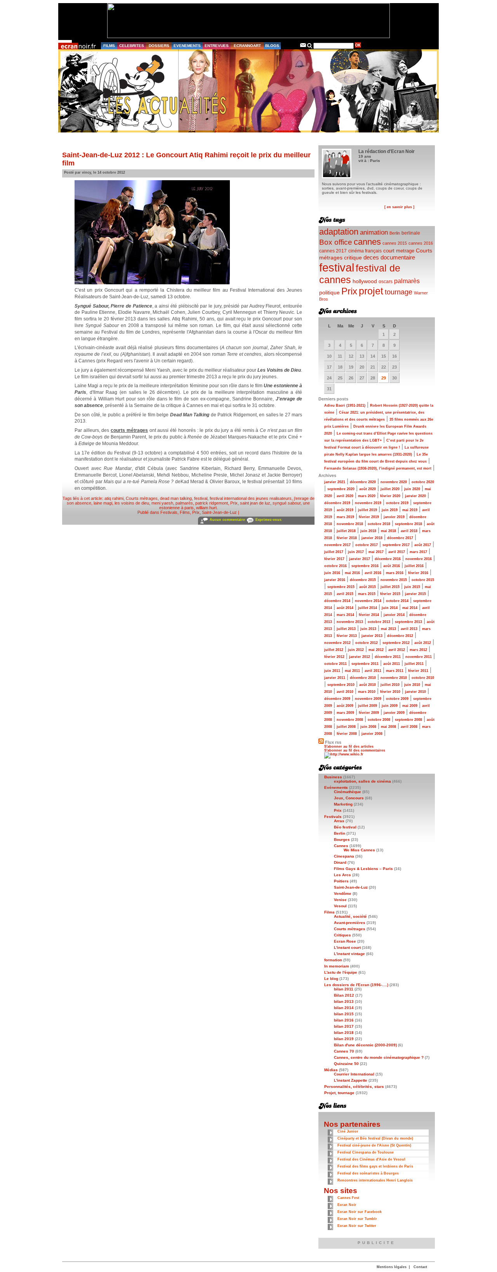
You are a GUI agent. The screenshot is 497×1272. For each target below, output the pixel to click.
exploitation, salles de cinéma (362, 781)
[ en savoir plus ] (399, 207)
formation (333, 960)
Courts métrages (142, 498)
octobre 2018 (379, 524)
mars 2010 (366, 692)
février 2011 (418, 671)
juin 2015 (412, 587)
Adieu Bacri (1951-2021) (344, 405)
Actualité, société (350, 916)
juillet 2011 (414, 664)
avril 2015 (345, 594)
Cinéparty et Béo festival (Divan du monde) (375, 1138)
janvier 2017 (359, 559)
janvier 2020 (415, 496)
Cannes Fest (348, 1198)
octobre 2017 (366, 545)
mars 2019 (345, 517)
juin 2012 (356, 650)
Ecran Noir (346, 1205)
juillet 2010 (390, 685)
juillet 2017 (333, 552)
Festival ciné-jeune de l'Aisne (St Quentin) (374, 1145)
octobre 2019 (397, 503)
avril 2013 (409, 629)
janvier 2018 (371, 538)
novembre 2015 (394, 580)
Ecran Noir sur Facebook (359, 1212)
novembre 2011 (418, 657)
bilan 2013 (344, 1001)
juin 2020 (412, 489)
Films (185, 512)
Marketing (343, 804)
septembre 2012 (396, 643)
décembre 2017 (400, 538)
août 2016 (391, 566)
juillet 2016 (414, 566)
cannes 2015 (394, 243)
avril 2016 (373, 573)
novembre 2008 (350, 720)
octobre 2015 (423, 580)
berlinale (410, 232)
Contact (420, 1267)
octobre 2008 (379, 720)
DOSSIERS (159, 46)
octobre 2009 (397, 699)
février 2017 (334, 559)
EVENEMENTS (187, 46)
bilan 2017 (344, 1026)
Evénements (336, 787)
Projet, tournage (339, 1093)
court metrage (398, 251)
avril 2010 (345, 692)
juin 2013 (368, 629)
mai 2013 (388, 629)
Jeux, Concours (349, 798)
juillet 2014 (367, 608)
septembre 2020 (341, 489)
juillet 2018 (346, 531)
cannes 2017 (333, 250)
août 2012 (422, 643)
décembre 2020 (363, 482)
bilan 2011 (343, 989)
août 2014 (345, 608)
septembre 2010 (341, 685)
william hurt (206, 507)
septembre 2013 (408, 622)
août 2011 (391, 664)
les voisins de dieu (132, 503)
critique (353, 257)
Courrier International (354, 1074)
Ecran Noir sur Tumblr (357, 1219)
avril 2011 (373, 671)
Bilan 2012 (344, 995)
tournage (398, 292)
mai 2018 (388, 531)
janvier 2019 (394, 517)
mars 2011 (394, 671)
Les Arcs (342, 875)
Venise (340, 900)
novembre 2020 (394, 482)
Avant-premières (349, 923)
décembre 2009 (337, 699)
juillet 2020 (390, 489)
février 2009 (369, 713)
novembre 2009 (368, 699)
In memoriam (336, 966)
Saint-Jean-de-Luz (219, 512)
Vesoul (340, 906)
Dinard (340, 862)
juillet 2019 (367, 510)
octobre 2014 (397, 601)
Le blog (331, 978)
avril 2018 (409, 531)
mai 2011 (352, 671)
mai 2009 (409, 706)
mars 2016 (394, 573)
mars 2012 (418, 650)
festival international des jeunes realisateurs (251, 498)
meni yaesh (162, 503)
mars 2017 (418, 552)
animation (374, 232)
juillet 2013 (346, 629)
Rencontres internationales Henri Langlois (375, 1180)
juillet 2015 (390, 587)
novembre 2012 (337, 643)
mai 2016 (352, 573)
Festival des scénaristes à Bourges (368, 1173)
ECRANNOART (247, 46)
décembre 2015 (363, 580)
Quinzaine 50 (346, 1063)
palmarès (184, 503)
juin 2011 (332, 671)
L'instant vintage (349, 954)
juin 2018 (368, 531)
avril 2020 (345, 496)
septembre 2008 (408, 720)
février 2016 (418, 573)
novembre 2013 (350, 622)
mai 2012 (376, 650)
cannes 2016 (420, 243)
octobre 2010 (423, 678)
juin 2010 (412, 685)
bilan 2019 (344, 1039)
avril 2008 (409, 727)
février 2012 (334, 657)
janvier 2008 (371, 734)
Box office (335, 242)
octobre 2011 (335, 664)
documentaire (398, 257)
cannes (367, 242)
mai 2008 (388, 727)
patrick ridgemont (211, 503)
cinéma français (365, 251)
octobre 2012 (366, 643)
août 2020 (367, 489)
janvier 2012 (359, 657)
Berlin (394, 233)
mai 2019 (409, 510)
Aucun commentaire (227, 520)
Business (333, 777)
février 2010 (390, 692)
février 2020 (390, 496)
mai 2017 (376, 552)
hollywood (365, 281)
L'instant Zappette (350, 1080)
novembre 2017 (337, 545)
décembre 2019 (337, 503)
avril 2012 (396, 650)
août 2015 (367, 587)
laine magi (103, 503)
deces (371, 257)
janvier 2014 (394, 615)
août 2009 (345, 706)
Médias (331, 1070)
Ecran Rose (345, 941)
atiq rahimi (113, 498)
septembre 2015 (341, 587)
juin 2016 (332, 573)
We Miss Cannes (359, 850)
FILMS (109, 46)
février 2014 (369, 615)
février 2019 (369, 517)
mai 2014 (409, 608)
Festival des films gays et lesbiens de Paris (375, 1166)
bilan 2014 (344, 1008)
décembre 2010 (363, 678)
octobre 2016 (335, 566)
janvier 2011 (334, 678)
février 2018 (347, 538)
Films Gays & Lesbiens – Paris (363, 869)
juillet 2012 (333, 650)
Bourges (342, 839)
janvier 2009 (394, 713)
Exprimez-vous (268, 520)
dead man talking (176, 498)
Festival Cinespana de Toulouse (365, 1152)
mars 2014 (345, 615)
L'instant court (347, 947)
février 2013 (347, 636)
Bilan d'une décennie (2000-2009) (365, 1045)
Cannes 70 (344, 1051)
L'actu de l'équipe (340, 972)
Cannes (341, 846)
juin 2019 (390, 510)
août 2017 (422, 545)
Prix (234, 503)
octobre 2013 (379, 622)
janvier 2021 (334, 482)
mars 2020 (366, 496)
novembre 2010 (394, 678)
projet (371, 290)
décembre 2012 (400, 636)
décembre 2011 (388, 657)
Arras (339, 821)
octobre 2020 (423, 482)
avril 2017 (396, 552)
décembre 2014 (337, 601)
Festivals (168, 512)
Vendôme (342, 893)
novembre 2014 (368, 601)
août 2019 (345, 510)
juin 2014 (390, 608)
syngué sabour (287, 503)
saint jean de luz (255, 503)
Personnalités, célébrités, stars (354, 1086)
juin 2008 (368, 727)
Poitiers (341, 881)
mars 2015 (366, 594)
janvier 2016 (334, 580)
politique (329, 292)
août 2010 (367, 685)
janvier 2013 (371, 636)
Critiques (342, 935)
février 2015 (390, 594)
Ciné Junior (347, 1131)
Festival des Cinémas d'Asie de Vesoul (371, 1159)
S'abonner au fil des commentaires (354, 750)
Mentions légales (392, 1267)
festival (200, 498)
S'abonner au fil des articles (349, 746)
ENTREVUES (217, 46)
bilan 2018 (344, 1032)
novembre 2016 (418, 559)
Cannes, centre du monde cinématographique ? (379, 1057)
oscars (386, 281)
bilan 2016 (344, 1020)
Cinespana (344, 856)
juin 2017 (356, 552)
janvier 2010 (415, 692)
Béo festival (345, 827)
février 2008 (347, 734)
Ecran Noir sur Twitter (356, 1226)
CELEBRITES (131, 46)
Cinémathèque (347, 792)
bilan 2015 (344, 1014)
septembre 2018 (408, 524)
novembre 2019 (368, 503)
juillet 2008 (346, 727)
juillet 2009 (367, 706)
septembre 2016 (365, 566)
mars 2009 (345, 713)
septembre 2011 (365, 664)
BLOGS (272, 46)
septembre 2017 (396, 545)
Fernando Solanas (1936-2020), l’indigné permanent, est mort (377, 468)
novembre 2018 (350, 524)
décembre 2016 (388, 559)
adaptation (338, 232)
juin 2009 (390, 706)
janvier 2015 (415, 594)
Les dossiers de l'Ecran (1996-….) (356, 985)
